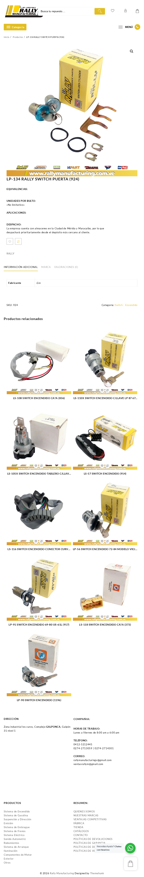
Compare (18, 241)
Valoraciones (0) (66, 266)
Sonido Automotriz (15, 838)
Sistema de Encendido (17, 811)
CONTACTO (81, 835)
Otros (7, 862)
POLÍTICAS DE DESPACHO (90, 846)
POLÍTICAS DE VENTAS (88, 850)
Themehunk (97, 873)
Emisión (8, 823)
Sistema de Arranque (16, 846)
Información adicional (21, 266)
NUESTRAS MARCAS (86, 815)
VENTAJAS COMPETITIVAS (90, 819)
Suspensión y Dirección (17, 819)
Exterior (9, 858)
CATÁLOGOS (81, 831)
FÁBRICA (79, 823)
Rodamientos (11, 842)
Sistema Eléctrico (14, 835)
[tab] (22, 267)
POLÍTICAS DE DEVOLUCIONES (93, 838)
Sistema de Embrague (17, 827)
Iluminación (10, 850)
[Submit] (99, 11)
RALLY (10, 253)
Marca (46, 266)
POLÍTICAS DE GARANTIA (90, 842)
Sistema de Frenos (15, 831)
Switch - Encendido (126, 305)
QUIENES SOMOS (84, 811)
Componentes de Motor (18, 854)
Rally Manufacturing (62, 873)
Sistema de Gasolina (16, 815)
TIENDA (78, 827)
